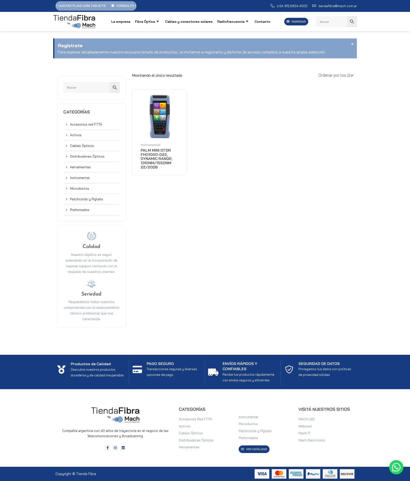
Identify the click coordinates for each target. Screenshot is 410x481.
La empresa (120, 21)
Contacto (262, 21)
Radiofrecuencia (230, 21)
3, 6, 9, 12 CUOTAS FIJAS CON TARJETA (66, 6)
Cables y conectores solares (189, 21)
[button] (396, 467)
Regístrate (70, 45)
